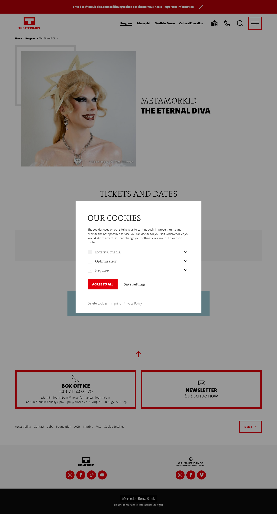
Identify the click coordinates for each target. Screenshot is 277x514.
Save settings (135, 284)
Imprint (116, 303)
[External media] (90, 252)
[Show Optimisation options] (185, 261)
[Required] (90, 270)
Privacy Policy (133, 303)
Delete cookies (98, 303)
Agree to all (102, 284)
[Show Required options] (185, 270)
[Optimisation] (90, 261)
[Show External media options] (185, 252)
